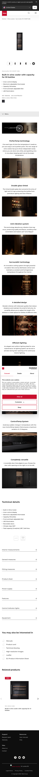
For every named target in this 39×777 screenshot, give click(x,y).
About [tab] (32, 373)
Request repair (6, 737)
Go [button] (35, 7)
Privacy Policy (19, 770)
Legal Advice (9, 770)
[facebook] (15, 757)
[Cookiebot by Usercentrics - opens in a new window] (29, 368)
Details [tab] (19, 373)
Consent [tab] (7, 373)
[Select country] (32, 13)
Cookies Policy (29, 770)
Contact (4, 751)
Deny (19, 407)
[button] (17, 7)
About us (5, 748)
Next (30, 63)
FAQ (21, 740)
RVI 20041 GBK (10, 706)
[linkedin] (23, 757)
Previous (1, 699)
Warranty (4, 740)
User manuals (24, 737)
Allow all (19, 397)
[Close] (36, 2)
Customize (18, 402)
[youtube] (19, 757)
